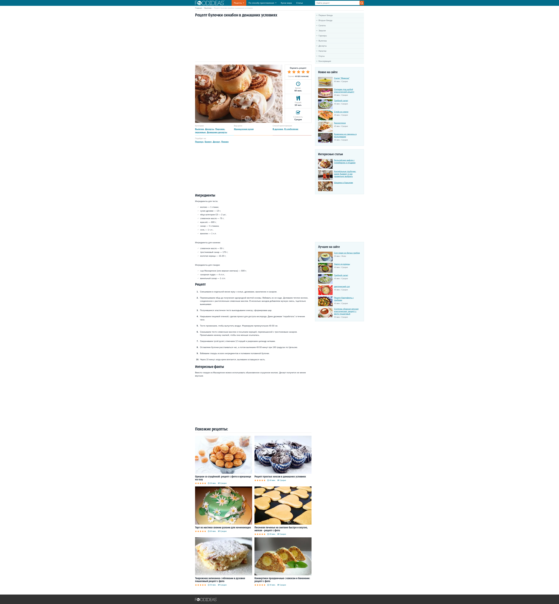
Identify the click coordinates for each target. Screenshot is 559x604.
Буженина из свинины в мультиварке (345, 135)
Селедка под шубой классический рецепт (344, 90)
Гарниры (323, 35)
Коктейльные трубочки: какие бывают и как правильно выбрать (345, 173)
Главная (198, 8)
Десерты (323, 46)
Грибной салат (341, 100)
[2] (294, 72)
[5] (308, 72)
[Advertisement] (253, 39)
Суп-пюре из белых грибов (347, 253)
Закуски (322, 30)
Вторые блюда (325, 20)
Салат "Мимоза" (342, 78)
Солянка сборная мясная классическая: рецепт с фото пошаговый (346, 311)
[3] (298, 72)
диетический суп (342, 286)
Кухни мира (286, 3)
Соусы (322, 56)
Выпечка (208, 8)
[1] (289, 72)
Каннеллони (340, 123)
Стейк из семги (341, 112)
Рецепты (238, 3)
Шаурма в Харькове (343, 182)
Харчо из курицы (342, 264)
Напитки (322, 51)
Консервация (325, 61)
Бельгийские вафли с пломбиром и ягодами (344, 161)
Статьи (299, 3)
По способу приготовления (261, 3)
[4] (303, 72)
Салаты (322, 25)
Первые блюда (326, 15)
